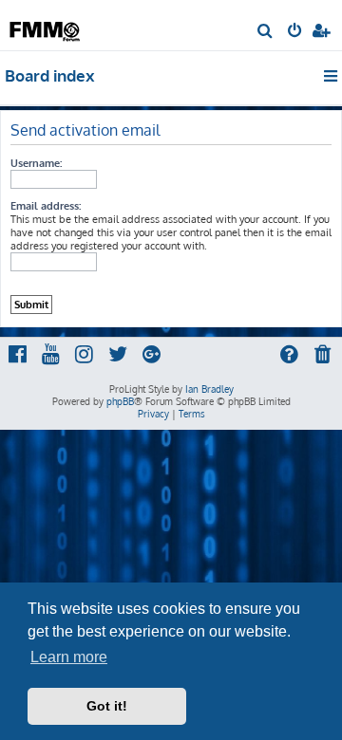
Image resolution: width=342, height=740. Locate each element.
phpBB (120, 401)
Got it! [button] (106, 705)
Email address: (45, 206)
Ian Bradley (209, 389)
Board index (50, 75)
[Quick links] (332, 76)
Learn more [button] (68, 657)
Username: (36, 163)
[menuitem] (266, 32)
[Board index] (46, 24)
